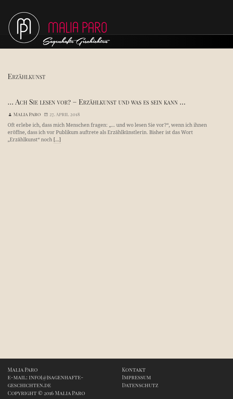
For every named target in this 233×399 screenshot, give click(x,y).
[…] (57, 140)
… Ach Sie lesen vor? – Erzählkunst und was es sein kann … (97, 101)
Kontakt (134, 369)
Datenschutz (140, 385)
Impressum (136, 377)
